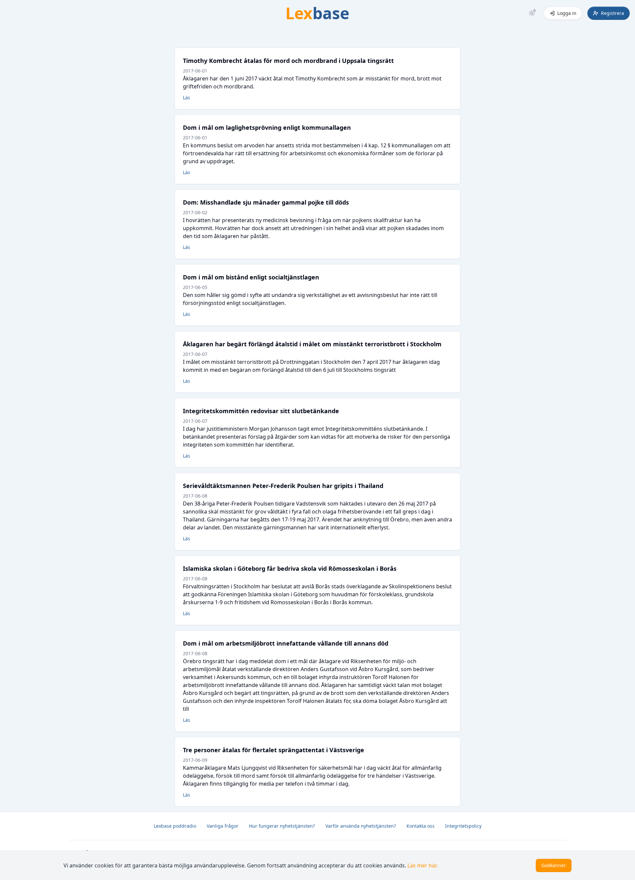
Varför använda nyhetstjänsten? (360, 826)
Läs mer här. (422, 865)
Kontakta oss (420, 826)
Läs (186, 97)
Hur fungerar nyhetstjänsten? (282, 826)
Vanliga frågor (222, 826)
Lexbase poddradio (175, 826)
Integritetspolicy (463, 826)
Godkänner (553, 865)
